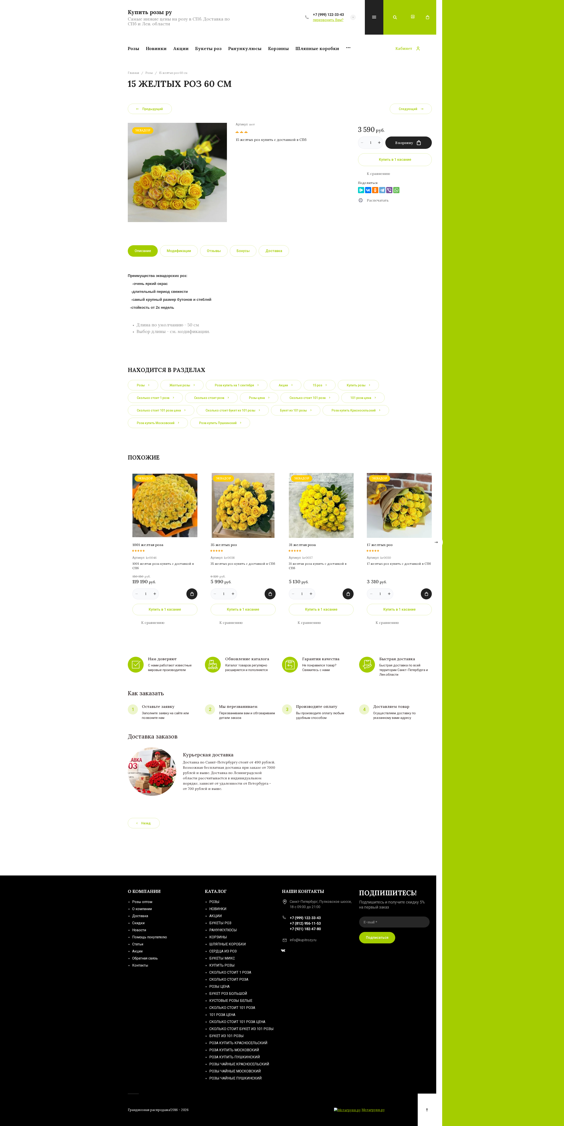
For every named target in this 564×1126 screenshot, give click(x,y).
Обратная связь (145, 958)
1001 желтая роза (147, 544)
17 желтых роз (380, 544)
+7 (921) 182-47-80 (305, 929)
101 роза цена (222, 1015)
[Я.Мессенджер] (361, 190)
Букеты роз (220, 923)
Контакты (140, 965)
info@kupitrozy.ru (303, 940)
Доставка (140, 916)
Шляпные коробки (227, 944)
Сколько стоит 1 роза (230, 972)
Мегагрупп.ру (373, 1110)
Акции (137, 951)
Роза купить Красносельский (238, 1043)
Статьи (137, 944)
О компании (142, 909)
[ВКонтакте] (368, 190)
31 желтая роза (302, 544)
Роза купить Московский (234, 1050)
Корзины (218, 937)
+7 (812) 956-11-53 (305, 923)
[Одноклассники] (375, 190)
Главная (133, 73)
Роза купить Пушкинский (234, 1057)
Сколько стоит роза (228, 979)
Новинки (217, 909)
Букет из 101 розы (226, 1036)
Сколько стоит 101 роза (232, 1008)
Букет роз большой (228, 993)
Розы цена (219, 986)
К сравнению (378, 173)
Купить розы (222, 965)
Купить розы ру (150, 12)
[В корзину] (191, 593)
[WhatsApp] (396, 190)
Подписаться (377, 937)
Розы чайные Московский (235, 1071)
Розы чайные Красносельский (239, 1064)
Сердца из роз (223, 951)
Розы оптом (142, 902)
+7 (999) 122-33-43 (328, 15)
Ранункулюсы (223, 930)
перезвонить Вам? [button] (328, 20)
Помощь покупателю (149, 937)
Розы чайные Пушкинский (235, 1078)
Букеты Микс (222, 958)
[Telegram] (382, 190)
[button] (353, 17)
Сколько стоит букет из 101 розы (241, 1029)
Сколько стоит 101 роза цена (237, 1022)
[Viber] (389, 190)
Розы (149, 73)
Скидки (138, 923)
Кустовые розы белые (230, 1001)
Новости (139, 930)
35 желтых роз (224, 544)
